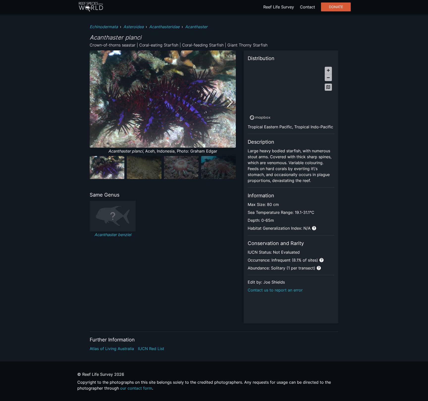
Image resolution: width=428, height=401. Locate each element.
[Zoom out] (328, 77)
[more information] (314, 228)
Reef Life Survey (278, 6)
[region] (291, 93)
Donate (336, 7)
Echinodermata (104, 26)
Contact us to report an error (275, 290)
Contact (307, 6)
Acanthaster (196, 26)
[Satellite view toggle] (328, 87)
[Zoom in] (328, 70)
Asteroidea (133, 26)
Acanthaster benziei (112, 234)
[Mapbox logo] (260, 117)
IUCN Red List (151, 348)
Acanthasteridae (164, 26)
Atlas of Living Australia (112, 348)
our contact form (136, 388)
